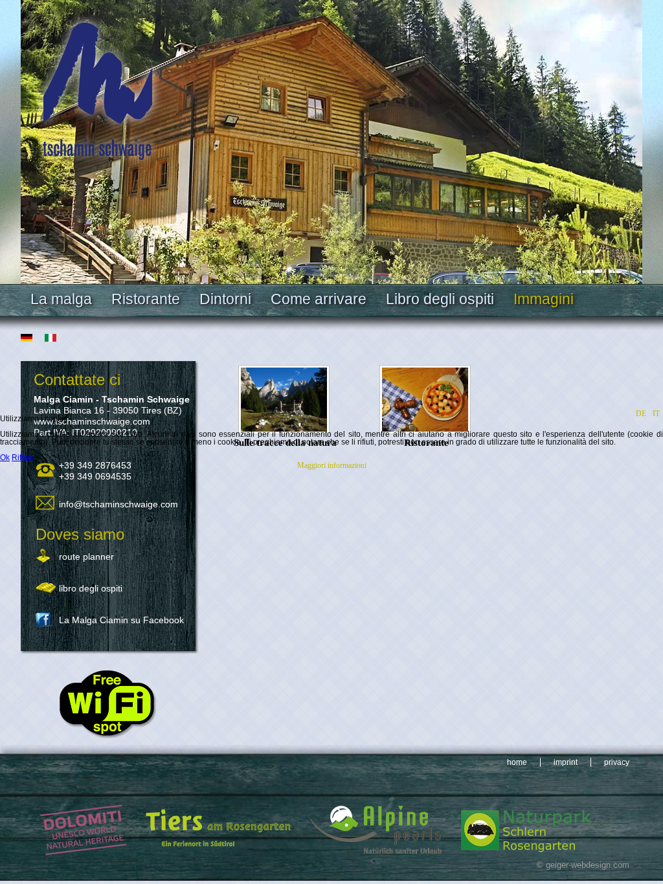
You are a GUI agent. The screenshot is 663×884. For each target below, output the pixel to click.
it (656, 413)
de (641, 413)
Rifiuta (23, 457)
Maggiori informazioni (331, 465)
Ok (5, 457)
